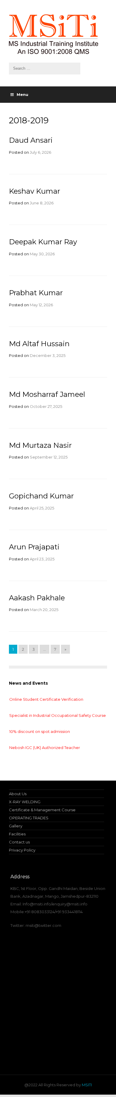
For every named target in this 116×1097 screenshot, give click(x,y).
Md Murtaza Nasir (40, 445)
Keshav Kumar (34, 191)
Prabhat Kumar (36, 292)
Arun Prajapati (34, 547)
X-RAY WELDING (24, 801)
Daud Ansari (31, 140)
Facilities (17, 834)
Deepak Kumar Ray (43, 241)
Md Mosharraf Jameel (47, 394)
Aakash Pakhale (37, 597)
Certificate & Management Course (42, 809)
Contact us (19, 842)
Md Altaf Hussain (39, 343)
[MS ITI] (58, 34)
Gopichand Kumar (41, 496)
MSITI (86, 1084)
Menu (22, 94)
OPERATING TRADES (28, 817)
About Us (17, 793)
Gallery (15, 825)
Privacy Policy (22, 850)
